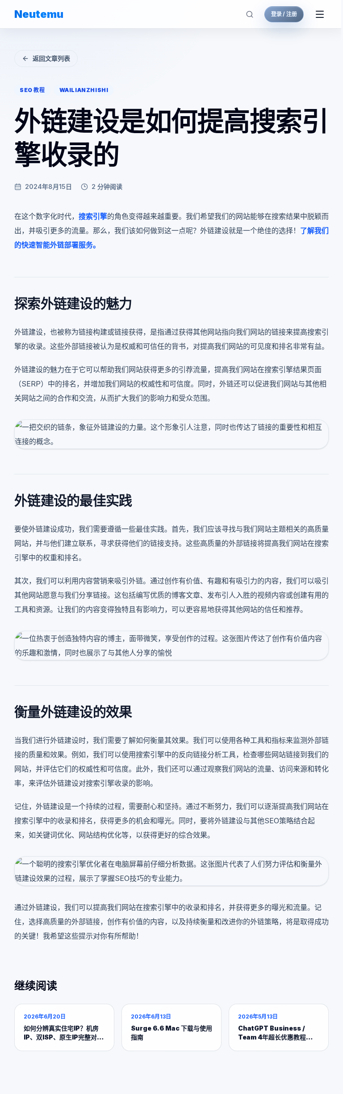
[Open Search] (249, 14)
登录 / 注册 (284, 14)
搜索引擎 (93, 216)
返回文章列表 (51, 58)
